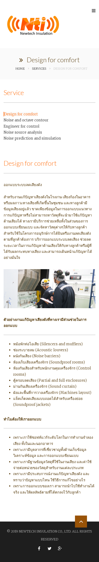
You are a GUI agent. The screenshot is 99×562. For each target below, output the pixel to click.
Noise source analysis (23, 132)
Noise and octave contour (26, 120)
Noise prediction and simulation (32, 138)
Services (39, 68)
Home (20, 68)
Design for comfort (21, 114)
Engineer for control (21, 126)
